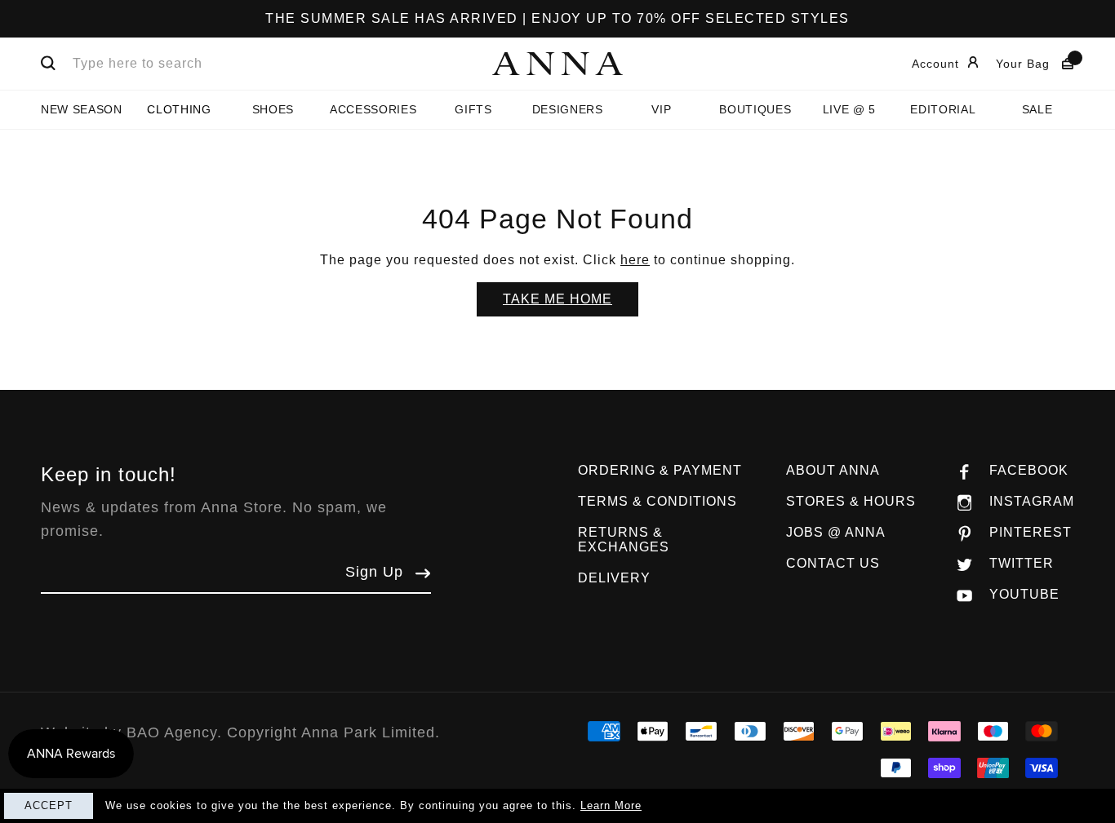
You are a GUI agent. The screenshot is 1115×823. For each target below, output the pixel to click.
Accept (48, 805)
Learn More (611, 805)
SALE (1037, 110)
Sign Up (374, 572)
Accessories (373, 110)
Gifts (473, 110)
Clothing (179, 110)
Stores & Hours (851, 501)
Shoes (273, 110)
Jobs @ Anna (836, 532)
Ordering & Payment (660, 470)
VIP (661, 110)
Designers (567, 110)
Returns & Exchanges (623, 539)
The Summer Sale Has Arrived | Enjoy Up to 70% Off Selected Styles (557, 18)
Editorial (942, 110)
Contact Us (833, 563)
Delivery (614, 578)
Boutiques (755, 110)
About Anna (833, 470)
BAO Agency (172, 732)
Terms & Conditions (657, 501)
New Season (81, 110)
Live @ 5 (849, 110)
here (635, 260)
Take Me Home (557, 299)
